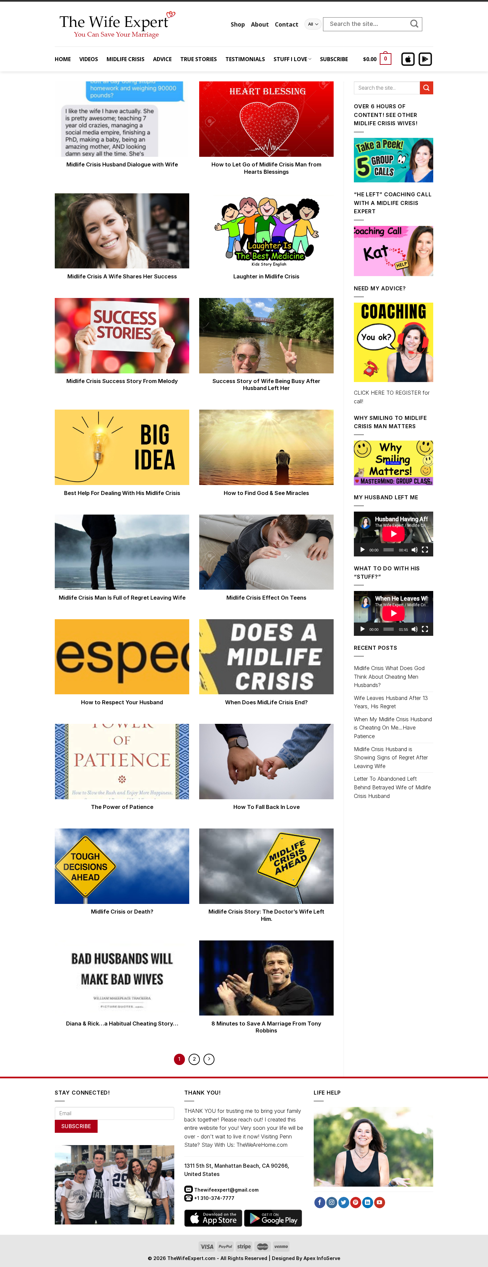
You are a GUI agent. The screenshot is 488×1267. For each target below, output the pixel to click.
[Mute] (414, 549)
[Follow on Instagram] (331, 1202)
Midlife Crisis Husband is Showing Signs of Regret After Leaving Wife (391, 757)
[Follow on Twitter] (343, 1202)
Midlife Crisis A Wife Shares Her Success (122, 276)
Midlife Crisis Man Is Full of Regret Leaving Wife (122, 597)
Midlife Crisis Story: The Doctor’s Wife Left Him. (266, 915)
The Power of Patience (122, 807)
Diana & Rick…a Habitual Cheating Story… (122, 1023)
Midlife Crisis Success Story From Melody (122, 381)
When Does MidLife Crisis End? (266, 702)
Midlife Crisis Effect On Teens (266, 597)
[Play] (362, 549)
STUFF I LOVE (290, 59)
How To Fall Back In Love (266, 807)
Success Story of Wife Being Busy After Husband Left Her (266, 385)
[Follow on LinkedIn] (367, 1202)
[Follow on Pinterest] (355, 1202)
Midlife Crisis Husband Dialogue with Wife (122, 164)
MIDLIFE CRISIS (125, 59)
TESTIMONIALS (245, 59)
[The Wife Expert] (138, 24)
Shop (238, 24)
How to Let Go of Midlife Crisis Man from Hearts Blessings (266, 168)
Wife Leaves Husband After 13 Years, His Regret (391, 702)
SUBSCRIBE (334, 59)
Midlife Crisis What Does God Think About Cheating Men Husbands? (389, 676)
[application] (393, 534)
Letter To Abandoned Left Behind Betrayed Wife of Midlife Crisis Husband (392, 787)
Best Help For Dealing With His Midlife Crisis (122, 493)
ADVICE (162, 59)
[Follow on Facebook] (319, 1202)
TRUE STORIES (198, 59)
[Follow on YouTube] (379, 1202)
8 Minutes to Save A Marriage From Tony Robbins (266, 1027)
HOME (63, 59)
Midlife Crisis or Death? (122, 911)
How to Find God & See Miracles (266, 493)
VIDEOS (88, 59)
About (260, 24)
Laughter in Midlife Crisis (266, 276)
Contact (286, 24)
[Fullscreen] (425, 549)
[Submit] (418, 24)
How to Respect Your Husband (122, 702)
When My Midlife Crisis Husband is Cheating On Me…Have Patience (393, 727)
